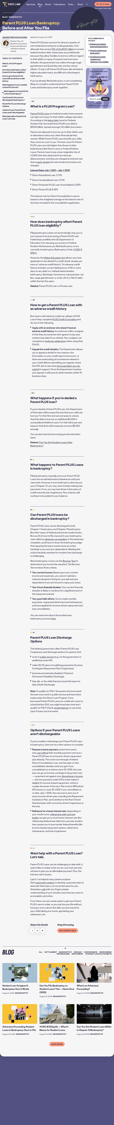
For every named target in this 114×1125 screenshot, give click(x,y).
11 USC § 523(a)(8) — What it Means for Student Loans (53, 1028)
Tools (70, 4)
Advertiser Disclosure (14, 37)
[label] (32, 930)
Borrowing (105, 952)
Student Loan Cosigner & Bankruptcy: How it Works (15, 987)
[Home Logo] (15, 4)
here (53, 618)
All (41, 952)
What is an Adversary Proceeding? (88, 987)
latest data (53, 120)
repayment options (44, 882)
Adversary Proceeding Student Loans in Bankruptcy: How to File (19, 1028)
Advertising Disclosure (83, 1120)
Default (78, 952)
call (43, 889)
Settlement (50, 952)
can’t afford (42, 752)
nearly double (43, 162)
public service (47, 657)
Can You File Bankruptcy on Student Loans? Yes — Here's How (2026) (56, 989)
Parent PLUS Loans (39, 113)
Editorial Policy (99, 1120)
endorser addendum (55, 341)
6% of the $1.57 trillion (63, 49)
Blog (5, 17)
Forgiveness (90, 952)
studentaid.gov (61, 707)
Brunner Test (69, 560)
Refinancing (63, 954)
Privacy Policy (67, 1120)
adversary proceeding (56, 539)
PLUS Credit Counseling (64, 319)
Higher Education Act (54, 257)
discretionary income (72, 776)
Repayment (77, 954)
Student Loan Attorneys (98, 954)
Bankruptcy (15, 17)
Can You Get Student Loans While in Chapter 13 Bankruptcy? (94, 1028)
